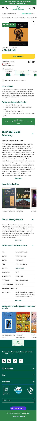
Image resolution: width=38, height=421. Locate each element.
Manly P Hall (10, 50)
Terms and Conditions (19, 416)
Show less (18, 178)
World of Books (15, 413)
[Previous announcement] (2, 3)
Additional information (14, 246)
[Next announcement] (34, 3)
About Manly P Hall (12, 219)
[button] (3, 8)
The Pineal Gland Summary (11, 133)
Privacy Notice (26, 413)
